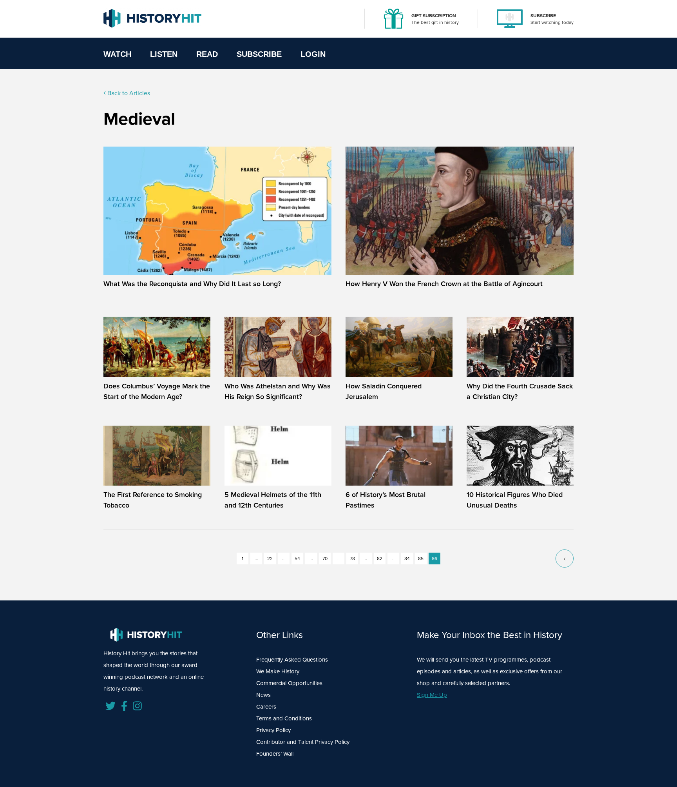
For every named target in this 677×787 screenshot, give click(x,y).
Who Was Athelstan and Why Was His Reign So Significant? (277, 391)
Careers (266, 706)
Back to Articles (128, 93)
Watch (117, 54)
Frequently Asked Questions (292, 659)
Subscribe (259, 54)
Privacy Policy (273, 730)
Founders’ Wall (274, 753)
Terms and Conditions (284, 718)
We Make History (277, 671)
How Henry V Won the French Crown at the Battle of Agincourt (444, 284)
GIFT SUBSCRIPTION (433, 15)
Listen (163, 54)
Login (313, 54)
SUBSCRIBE (543, 15)
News (263, 695)
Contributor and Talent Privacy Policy (302, 742)
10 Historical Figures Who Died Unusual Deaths (515, 500)
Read (207, 54)
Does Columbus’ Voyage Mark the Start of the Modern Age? (156, 391)
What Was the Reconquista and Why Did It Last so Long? (192, 284)
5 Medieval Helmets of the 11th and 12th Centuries (272, 500)
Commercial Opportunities (289, 683)
